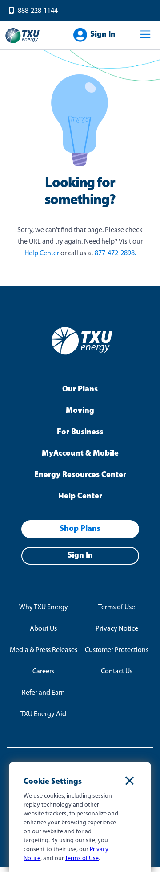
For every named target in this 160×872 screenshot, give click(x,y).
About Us (43, 628)
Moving (80, 411)
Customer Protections (116, 650)
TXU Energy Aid (43, 714)
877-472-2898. (115, 253)
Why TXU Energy (43, 607)
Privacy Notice (117, 628)
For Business (80, 432)
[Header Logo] (22, 42)
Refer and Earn (43, 693)
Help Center (41, 253)
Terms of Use (116, 607)
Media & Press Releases (43, 650)
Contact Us (116, 671)
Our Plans (80, 390)
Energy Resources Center (80, 475)
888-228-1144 (38, 11)
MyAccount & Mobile (80, 454)
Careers (43, 671)
